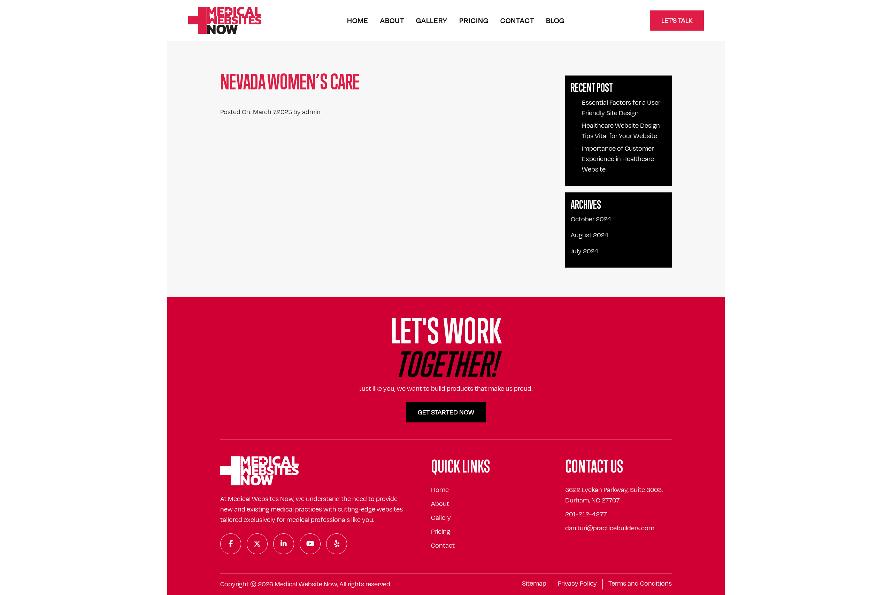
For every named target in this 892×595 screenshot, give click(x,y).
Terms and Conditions (640, 583)
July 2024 (584, 251)
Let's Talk (676, 20)
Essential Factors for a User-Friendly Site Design (622, 108)
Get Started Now (446, 412)
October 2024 (591, 219)
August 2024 (589, 235)
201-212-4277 (586, 514)
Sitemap (534, 583)
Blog (555, 21)
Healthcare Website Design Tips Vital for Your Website (621, 131)
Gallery (431, 21)
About (392, 21)
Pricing (474, 21)
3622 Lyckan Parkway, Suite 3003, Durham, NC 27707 (614, 495)
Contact (517, 21)
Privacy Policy (577, 583)
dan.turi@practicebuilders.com (609, 528)
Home (357, 21)
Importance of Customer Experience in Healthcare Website (618, 159)
